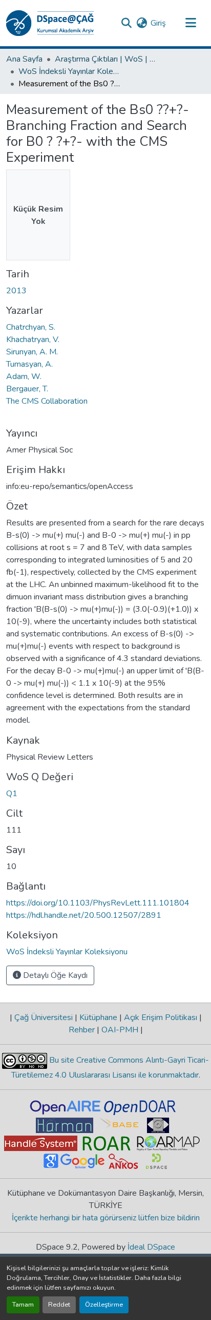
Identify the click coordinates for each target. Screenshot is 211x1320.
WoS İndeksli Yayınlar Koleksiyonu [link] (69, 71)
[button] (50, 23)
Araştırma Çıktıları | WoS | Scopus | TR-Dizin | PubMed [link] (106, 59)
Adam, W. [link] (23, 376)
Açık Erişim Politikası (160, 1017)
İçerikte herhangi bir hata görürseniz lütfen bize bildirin (106, 1217)
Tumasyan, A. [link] (29, 364)
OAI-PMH (119, 1029)
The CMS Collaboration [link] (47, 401)
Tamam (23, 1304)
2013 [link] (16, 290)
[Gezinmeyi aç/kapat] (190, 23)
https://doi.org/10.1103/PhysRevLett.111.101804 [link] (97, 903)
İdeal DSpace (151, 1247)
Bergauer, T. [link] (27, 388)
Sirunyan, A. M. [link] (32, 351)
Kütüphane (98, 1017)
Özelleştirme (104, 1304)
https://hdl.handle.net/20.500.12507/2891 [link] (83, 915)
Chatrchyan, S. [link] (30, 327)
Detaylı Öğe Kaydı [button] (54, 975)
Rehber (83, 1029)
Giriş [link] (158, 23)
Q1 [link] (11, 793)
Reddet (59, 1304)
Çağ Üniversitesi (43, 1017)
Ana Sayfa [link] (24, 59)
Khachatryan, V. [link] (32, 339)
